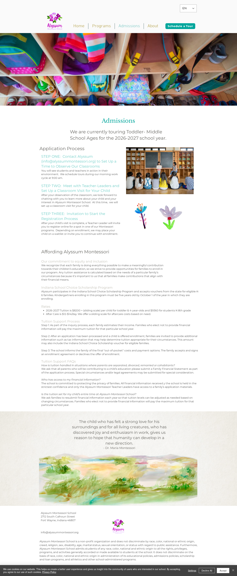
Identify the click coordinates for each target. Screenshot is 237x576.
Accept (223, 570)
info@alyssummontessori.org (68, 161)
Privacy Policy (49, 572)
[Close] (233, 570)
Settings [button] (192, 570)
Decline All (207, 570)
